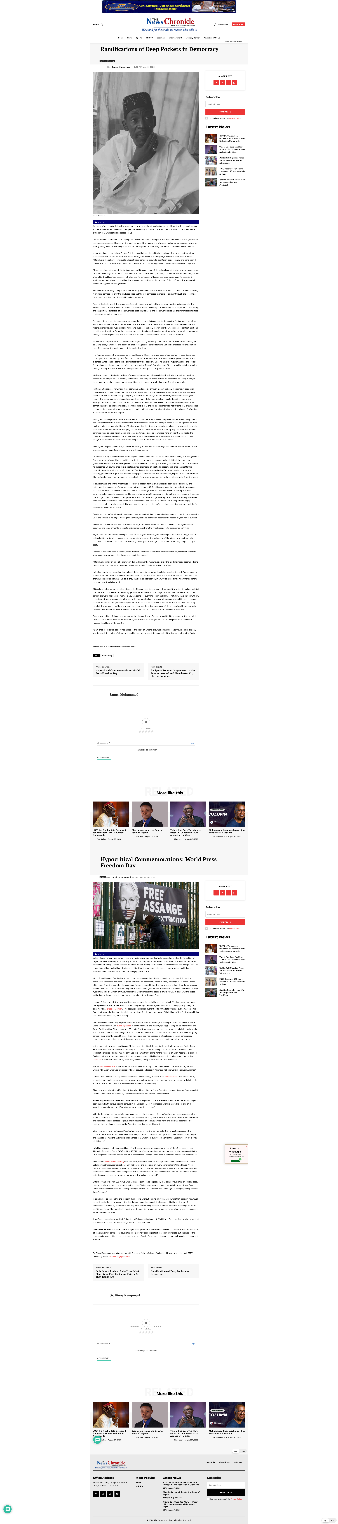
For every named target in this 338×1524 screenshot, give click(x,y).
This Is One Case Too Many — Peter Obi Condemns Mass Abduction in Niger (232, 149)
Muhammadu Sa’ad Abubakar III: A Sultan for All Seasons (227, 831)
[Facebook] (216, 82)
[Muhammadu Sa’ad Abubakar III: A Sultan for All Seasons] (227, 814)
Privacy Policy (234, 118)
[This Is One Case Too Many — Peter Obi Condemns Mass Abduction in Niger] (211, 149)
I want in (223, 112)
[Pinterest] (228, 82)
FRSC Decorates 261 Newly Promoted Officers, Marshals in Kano (232, 171)
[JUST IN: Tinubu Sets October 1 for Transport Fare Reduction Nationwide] (211, 138)
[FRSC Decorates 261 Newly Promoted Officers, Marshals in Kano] (211, 171)
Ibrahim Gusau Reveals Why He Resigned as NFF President (232, 182)
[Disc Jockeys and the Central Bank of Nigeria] (150, 814)
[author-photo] (94, 838)
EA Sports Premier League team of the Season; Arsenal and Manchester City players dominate (173, 673)
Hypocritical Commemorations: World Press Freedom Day (118, 672)
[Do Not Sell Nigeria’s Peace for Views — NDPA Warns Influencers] (211, 160)
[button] (98, 24)
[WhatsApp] (234, 82)
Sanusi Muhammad (121, 67)
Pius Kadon (101, 839)
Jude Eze (139, 836)
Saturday (111, 61)
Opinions (103, 61)
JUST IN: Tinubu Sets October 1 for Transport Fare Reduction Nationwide (232, 138)
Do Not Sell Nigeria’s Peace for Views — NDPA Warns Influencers (231, 160)
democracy (107, 655)
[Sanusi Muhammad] (99, 694)
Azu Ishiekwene (219, 836)
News (165, 1488)
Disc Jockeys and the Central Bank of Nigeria (147, 831)
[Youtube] (117, 1494)
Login (193, 742)
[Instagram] (103, 1494)
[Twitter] (222, 82)
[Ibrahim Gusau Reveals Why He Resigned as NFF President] (211, 182)
